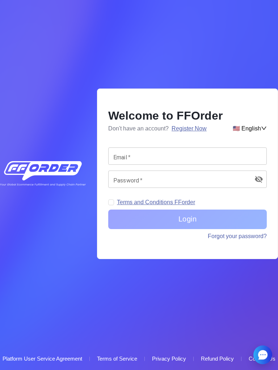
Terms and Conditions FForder (156, 202)
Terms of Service (117, 359)
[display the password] (259, 179)
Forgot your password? (237, 236)
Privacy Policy (169, 359)
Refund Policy (217, 359)
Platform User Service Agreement (42, 359)
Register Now (189, 128)
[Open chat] (262, 354)
